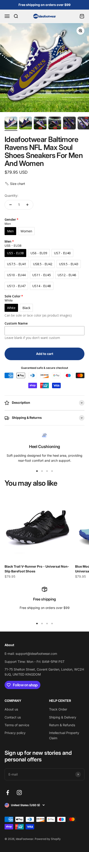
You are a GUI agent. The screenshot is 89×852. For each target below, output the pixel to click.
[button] (15, 183)
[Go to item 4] (54, 124)
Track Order (58, 709)
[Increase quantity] (27, 204)
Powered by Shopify (48, 839)
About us (11, 709)
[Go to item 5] (69, 124)
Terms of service (17, 725)
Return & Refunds (62, 725)
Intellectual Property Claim (64, 735)
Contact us (13, 717)
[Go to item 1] (11, 124)
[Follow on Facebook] (8, 792)
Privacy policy (15, 733)
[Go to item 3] (40, 124)
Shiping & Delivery (62, 717)
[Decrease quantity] (10, 204)
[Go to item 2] (25, 124)
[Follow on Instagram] (19, 792)
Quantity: (11, 195)
